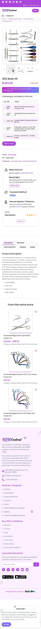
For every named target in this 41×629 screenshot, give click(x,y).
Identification (8, 493)
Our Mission (8, 535)
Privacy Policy (9, 543)
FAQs (6, 531)
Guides (32, 247)
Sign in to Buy (9, 143)
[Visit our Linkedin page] (6, 2)
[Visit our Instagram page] (10, 2)
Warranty (20, 243)
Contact (7, 528)
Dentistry (7, 489)
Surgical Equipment (11, 496)
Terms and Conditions (12, 546)
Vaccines (7, 500)
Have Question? (10, 247)
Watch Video (14, 185)
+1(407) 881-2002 (26, 173)
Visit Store (20, 221)
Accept (6, 624)
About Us (7, 524)
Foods (6, 504)
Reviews (23, 247)
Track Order (8, 539)
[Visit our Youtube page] (13, 2)
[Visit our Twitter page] (17, 2)
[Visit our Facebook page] (3, 2)
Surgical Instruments (15, 19)
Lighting (7, 511)
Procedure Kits (28, 19)
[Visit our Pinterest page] (20, 2)
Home (4, 19)
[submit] (36, 563)
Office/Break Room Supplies (14, 507)
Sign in (35, 10)
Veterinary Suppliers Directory (14, 515)
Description (8, 243)
